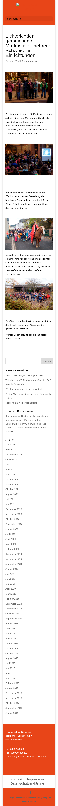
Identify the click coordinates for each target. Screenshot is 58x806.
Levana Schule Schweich (25, 798)
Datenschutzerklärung (27, 783)
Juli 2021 (10, 499)
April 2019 (10, 588)
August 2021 (11, 494)
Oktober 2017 (12, 653)
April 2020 (10, 539)
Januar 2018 (11, 643)
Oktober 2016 (12, 703)
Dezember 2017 (13, 648)
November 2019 (13, 559)
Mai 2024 (10, 444)
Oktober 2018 (12, 613)
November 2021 (13, 484)
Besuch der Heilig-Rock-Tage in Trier (24, 375)
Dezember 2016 (13, 693)
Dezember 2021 (13, 479)
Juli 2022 (10, 464)
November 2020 (13, 514)
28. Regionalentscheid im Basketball (23, 389)
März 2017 (10, 678)
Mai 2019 (10, 583)
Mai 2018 (10, 633)
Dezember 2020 (13, 509)
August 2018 (11, 623)
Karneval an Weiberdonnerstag (21, 402)
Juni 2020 (10, 534)
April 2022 (10, 469)
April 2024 (10, 449)
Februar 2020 (12, 549)
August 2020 (11, 529)
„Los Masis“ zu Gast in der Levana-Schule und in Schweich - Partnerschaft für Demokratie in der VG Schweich (26, 420)
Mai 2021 (10, 504)
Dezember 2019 (13, 554)
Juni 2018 (10, 628)
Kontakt (16, 779)
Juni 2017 (10, 663)
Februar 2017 (12, 683)
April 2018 (10, 638)
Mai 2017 (10, 668)
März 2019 (10, 593)
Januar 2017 (11, 688)
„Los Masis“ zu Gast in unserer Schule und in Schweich (25, 427)
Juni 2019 (10, 579)
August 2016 (11, 713)
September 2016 (14, 708)
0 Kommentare (29, 61)
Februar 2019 (12, 598)
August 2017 (11, 658)
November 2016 (13, 698)
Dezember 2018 (13, 603)
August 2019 (11, 569)
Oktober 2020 (12, 519)
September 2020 (14, 524)
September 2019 (14, 564)
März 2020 (10, 544)
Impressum (35, 779)
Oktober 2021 (12, 489)
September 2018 (14, 618)
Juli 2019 (10, 574)
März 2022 (10, 474)
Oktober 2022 (12, 459)
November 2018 (13, 608)
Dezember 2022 (13, 454)
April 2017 (10, 673)
